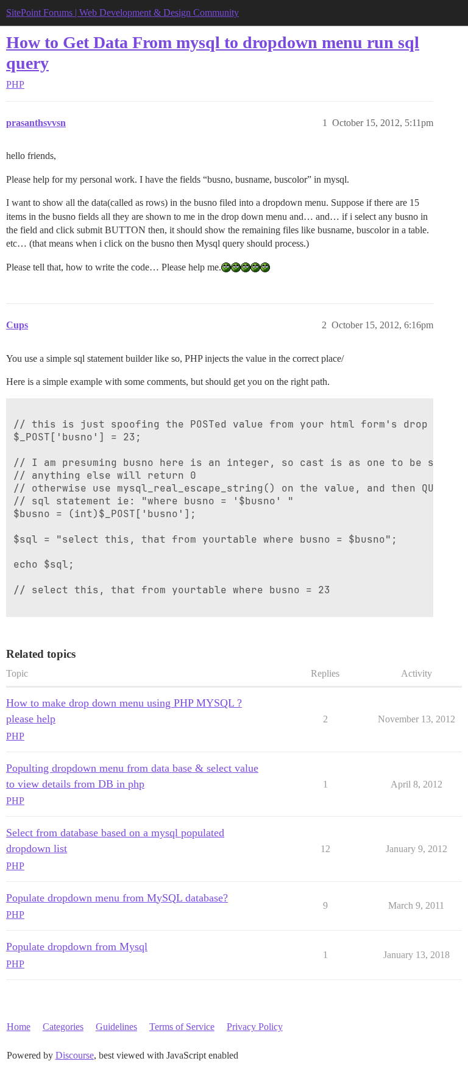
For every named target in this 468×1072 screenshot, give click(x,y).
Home (18, 1026)
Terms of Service (181, 1026)
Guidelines (116, 1026)
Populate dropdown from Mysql (76, 946)
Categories (63, 1026)
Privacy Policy (255, 1026)
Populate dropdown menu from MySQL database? (117, 898)
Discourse (74, 1055)
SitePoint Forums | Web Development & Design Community (122, 12)
